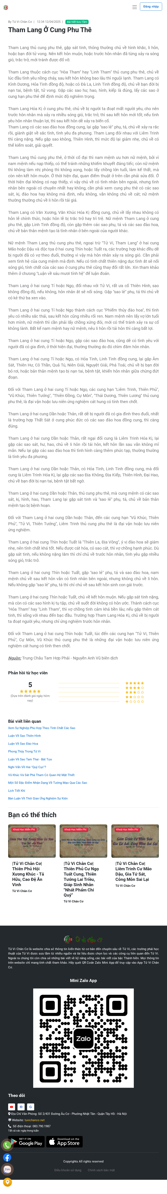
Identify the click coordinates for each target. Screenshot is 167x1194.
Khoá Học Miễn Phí (24, 829)
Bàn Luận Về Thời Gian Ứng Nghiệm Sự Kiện (38, 798)
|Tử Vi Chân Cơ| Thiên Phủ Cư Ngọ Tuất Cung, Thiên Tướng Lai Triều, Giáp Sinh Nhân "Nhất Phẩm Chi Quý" (81, 879)
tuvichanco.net (35, 1120)
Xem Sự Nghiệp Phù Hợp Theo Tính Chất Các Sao (41, 728)
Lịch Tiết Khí (16, 791)
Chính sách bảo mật (101, 1170)
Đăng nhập (151, 6)
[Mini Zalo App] (83, 1038)
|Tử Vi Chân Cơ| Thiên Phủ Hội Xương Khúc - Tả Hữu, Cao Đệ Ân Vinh (28, 874)
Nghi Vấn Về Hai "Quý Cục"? (27, 767)
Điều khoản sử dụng (67, 1170)
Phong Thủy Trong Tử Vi (24, 751)
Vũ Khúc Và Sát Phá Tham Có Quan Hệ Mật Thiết (41, 775)
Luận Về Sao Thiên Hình (24, 736)
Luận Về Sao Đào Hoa (23, 744)
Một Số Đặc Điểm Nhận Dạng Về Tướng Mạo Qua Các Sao (47, 783)
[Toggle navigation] (134, 7)
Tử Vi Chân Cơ (22, 891)
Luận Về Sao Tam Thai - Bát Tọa (30, 759)
